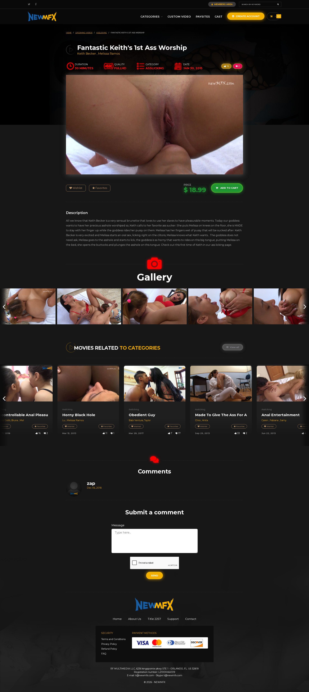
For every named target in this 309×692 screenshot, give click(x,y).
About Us (134, 618)
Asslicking (67, 409)
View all (234, 347)
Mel (22, 420)
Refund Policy (109, 648)
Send (154, 575)
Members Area (223, 4)
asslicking (101, 33)
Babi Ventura (136, 420)
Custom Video (179, 16)
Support (173, 618)
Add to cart (229, 188)
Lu (64, 420)
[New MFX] (42, 16)
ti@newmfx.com (144, 675)
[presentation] (4, 306)
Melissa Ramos (109, 53)
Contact (190, 618)
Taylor (147, 420)
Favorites (101, 188)
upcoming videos (83, 33)
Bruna (15, 420)
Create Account (247, 16)
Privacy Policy (109, 644)
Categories (150, 16)
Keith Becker (86, 53)
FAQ (103, 653)
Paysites (203, 16)
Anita (205, 420)
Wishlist (77, 188)
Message (118, 525)
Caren (265, 420)
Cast (218, 16)
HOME (68, 33)
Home (117, 618)
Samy (283, 420)
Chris (198, 420)
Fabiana (274, 420)
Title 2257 (154, 618)
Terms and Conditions (113, 639)
